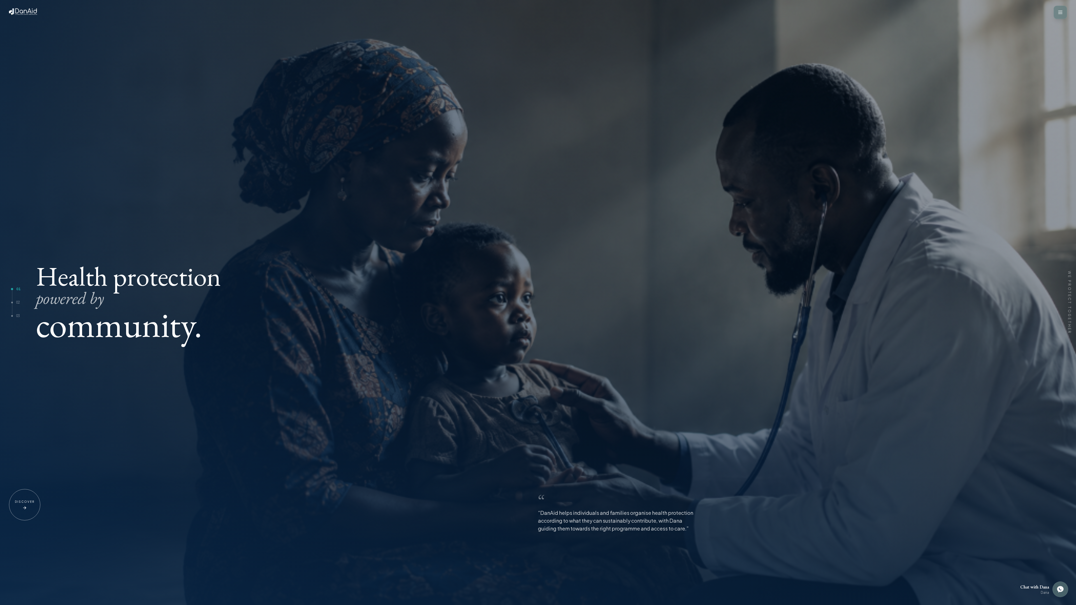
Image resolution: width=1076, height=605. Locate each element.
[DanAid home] (24, 12)
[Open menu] (1060, 12)
